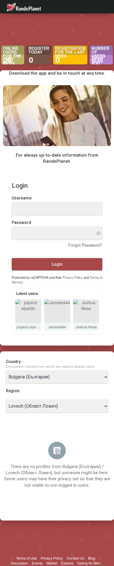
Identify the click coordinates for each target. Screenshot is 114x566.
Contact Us (75, 558)
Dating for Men (89, 562)
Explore (67, 562)
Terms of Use (26, 558)
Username (22, 198)
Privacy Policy (73, 277)
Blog (91, 558)
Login (57, 264)
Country (13, 361)
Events (37, 562)
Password (21, 222)
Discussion (19, 562)
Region (13, 390)
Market (51, 562)
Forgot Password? (85, 245)
